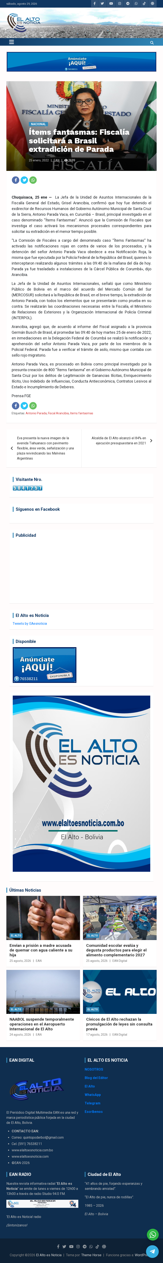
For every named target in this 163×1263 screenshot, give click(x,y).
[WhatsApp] (33, 180)
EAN (56, 160)
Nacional (38, 124)
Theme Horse (91, 1255)
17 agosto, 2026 (97, 1034)
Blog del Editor (96, 1078)
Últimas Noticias (25, 890)
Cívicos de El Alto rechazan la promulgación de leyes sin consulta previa (119, 1024)
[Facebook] (15, 180)
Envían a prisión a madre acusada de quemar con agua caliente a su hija (41, 950)
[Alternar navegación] (11, 42)
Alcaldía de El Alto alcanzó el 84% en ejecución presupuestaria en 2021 (119, 440)
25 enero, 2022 (39, 160)
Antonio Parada (36, 413)
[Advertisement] (81, 570)
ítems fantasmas (81, 413)
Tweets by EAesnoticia (30, 624)
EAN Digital (119, 960)
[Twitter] (24, 180)
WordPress (143, 1255)
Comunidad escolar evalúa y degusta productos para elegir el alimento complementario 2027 (116, 950)
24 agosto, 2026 (20, 1034)
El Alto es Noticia (49, 1255)
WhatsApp (93, 1095)
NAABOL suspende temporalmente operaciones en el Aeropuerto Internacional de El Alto (42, 1024)
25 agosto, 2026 (20, 960)
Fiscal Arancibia (58, 413)
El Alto (16, 935)
